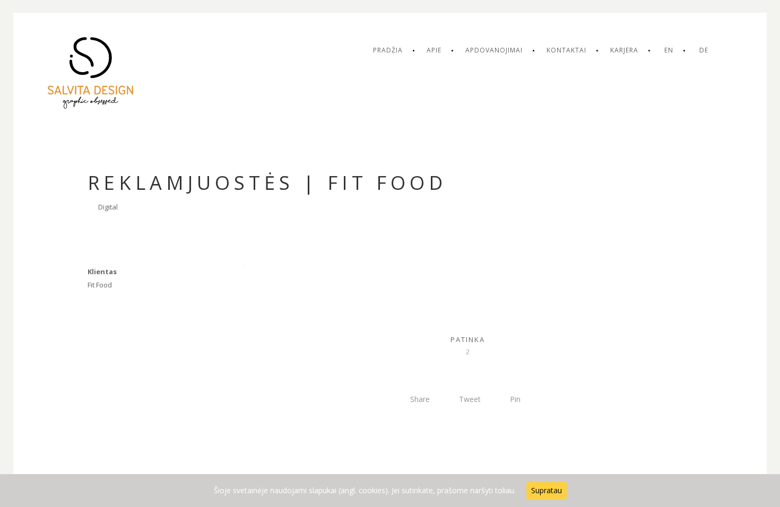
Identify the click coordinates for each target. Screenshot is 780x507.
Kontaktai (566, 50)
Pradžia (388, 50)
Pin (515, 399)
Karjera (624, 50)
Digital (108, 207)
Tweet (470, 399)
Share (420, 399)
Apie (434, 50)
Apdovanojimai (494, 50)
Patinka (467, 339)
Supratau (546, 490)
